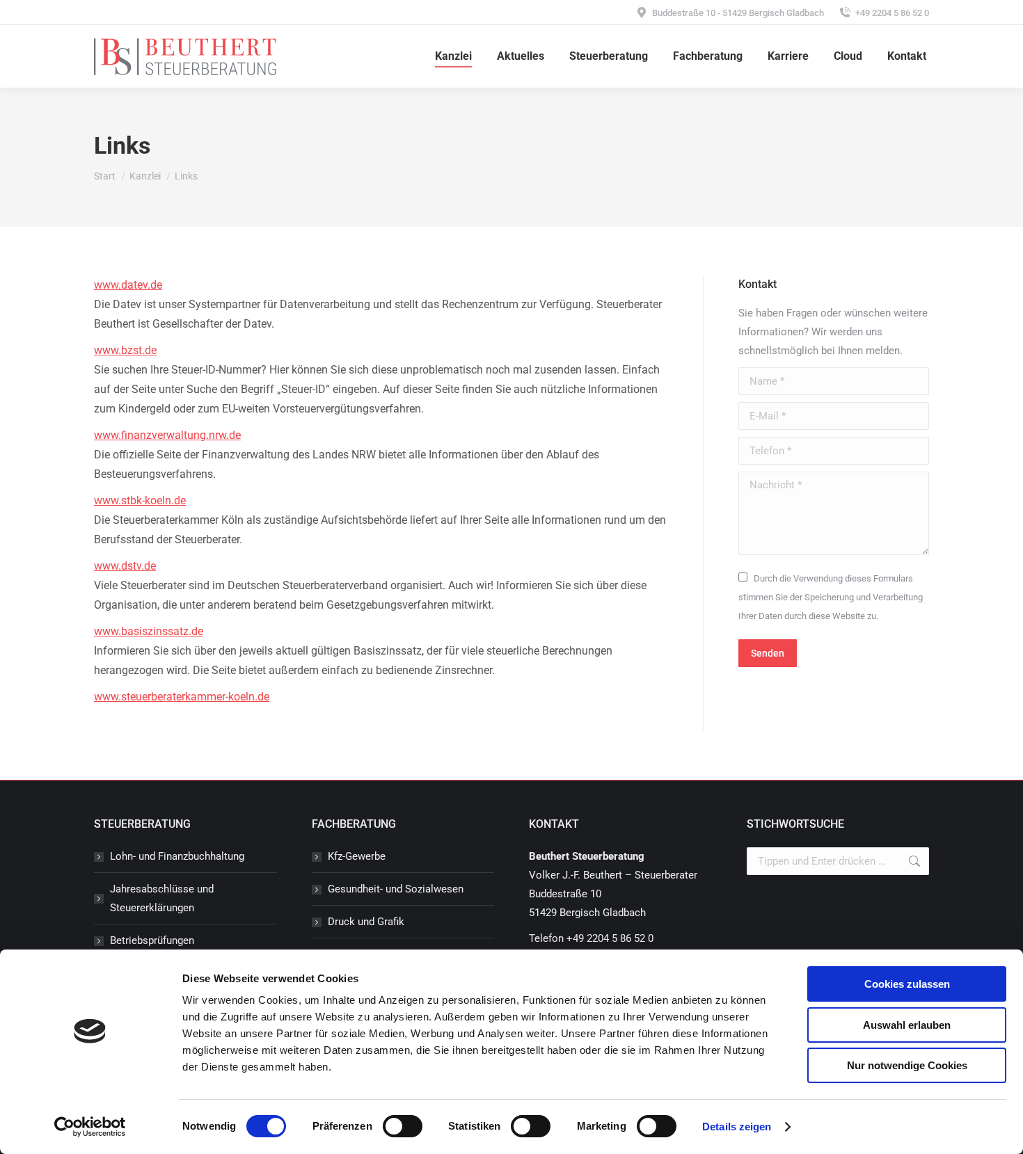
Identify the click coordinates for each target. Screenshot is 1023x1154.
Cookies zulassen (907, 984)
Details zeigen (736, 1126)
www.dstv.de (125, 565)
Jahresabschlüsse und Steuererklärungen (162, 898)
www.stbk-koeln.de (140, 500)
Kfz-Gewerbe (357, 856)
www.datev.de (128, 284)
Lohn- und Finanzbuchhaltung (177, 856)
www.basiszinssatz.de (148, 631)
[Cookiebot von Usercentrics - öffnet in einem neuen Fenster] (90, 1126)
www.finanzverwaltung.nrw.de (167, 435)
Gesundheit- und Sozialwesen (395, 889)
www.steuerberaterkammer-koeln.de (181, 696)
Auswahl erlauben (907, 1025)
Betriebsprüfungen (152, 940)
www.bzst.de (125, 350)
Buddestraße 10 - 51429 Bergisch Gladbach (738, 13)
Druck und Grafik (366, 921)
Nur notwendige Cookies (907, 1065)
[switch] (402, 1126)
